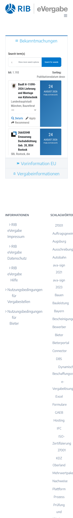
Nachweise (60, 481)
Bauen (59, 295)
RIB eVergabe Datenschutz (14, 252)
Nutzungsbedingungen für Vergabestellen (14, 295)
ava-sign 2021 (59, 268)
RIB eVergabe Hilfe (14, 274)
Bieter (59, 335)
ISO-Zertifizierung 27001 (61, 443)
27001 (59, 225)
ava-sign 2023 (59, 283)
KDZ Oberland (59, 461)
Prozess (59, 497)
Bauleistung (60, 303)
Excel (59, 396)
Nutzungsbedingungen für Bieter (14, 317)
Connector (59, 351)
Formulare (59, 404)
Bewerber (59, 327)
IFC (59, 428)
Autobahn (59, 257)
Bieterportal (60, 343)
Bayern (59, 311)
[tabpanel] (36, 101)
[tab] (36, 40)
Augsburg (59, 241)
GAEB (59, 412)
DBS (59, 359)
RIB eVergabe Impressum (14, 230)
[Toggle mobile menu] (66, 15)
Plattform (59, 489)
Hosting (59, 420)
